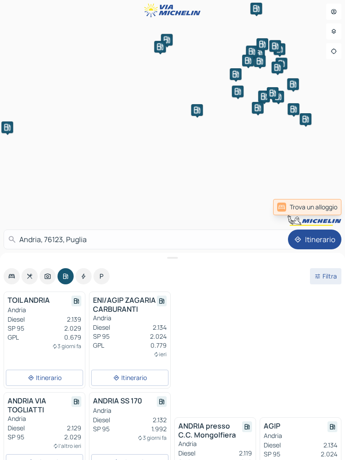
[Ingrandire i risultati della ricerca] (172, 258)
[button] (237, 91)
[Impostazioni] (333, 31)
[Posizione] (333, 51)
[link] (307, 207)
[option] (12, 276)
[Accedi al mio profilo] (333, 12)
